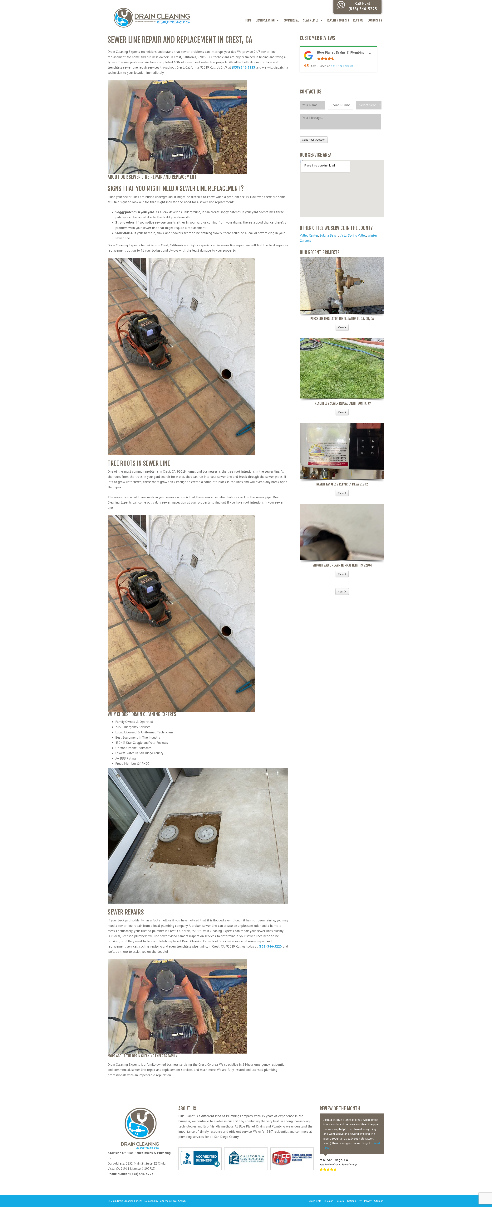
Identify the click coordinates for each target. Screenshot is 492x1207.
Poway (367, 1201)
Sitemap (378, 1201)
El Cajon (328, 1201)
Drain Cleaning (265, 20)
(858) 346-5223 (243, 67)
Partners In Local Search (172, 1201)
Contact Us (375, 20)
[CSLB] (246, 1158)
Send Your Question (313, 139)
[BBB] (200, 1158)
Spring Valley (357, 235)
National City (354, 1201)
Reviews (358, 20)
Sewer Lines (310, 20)
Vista (343, 235)
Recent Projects (338, 20)
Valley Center (309, 235)
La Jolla (340, 1201)
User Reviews (342, 66)
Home (248, 20)
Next (340, 591)
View (341, 327)
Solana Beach (329, 235)
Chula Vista (315, 1201)
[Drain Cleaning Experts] (151, 17)
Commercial (291, 20)
